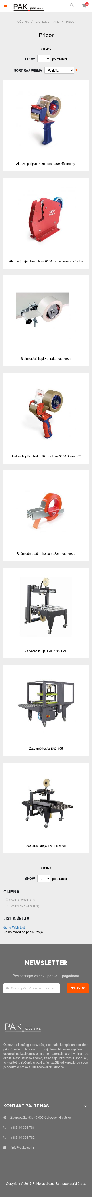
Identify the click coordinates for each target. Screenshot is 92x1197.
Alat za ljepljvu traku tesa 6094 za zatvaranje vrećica (46, 261)
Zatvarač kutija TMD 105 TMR (46, 651)
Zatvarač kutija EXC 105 (46, 748)
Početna (22, 21)
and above (24, 906)
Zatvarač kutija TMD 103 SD (46, 846)
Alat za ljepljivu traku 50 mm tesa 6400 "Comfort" (46, 456)
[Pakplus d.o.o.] (28, 6)
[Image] (46, 1027)
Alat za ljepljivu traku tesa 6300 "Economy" (46, 163)
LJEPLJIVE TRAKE (48, 21)
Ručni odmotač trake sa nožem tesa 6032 (46, 553)
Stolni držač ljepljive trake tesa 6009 (46, 358)
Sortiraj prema (28, 70)
